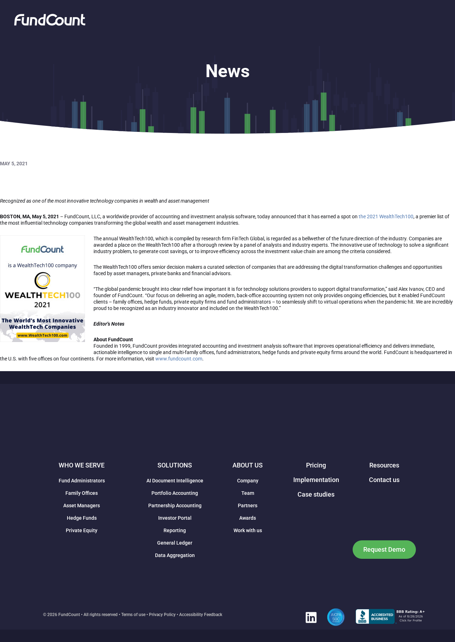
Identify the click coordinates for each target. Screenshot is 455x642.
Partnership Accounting (175, 505)
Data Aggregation (175, 555)
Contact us (384, 479)
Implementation (316, 479)
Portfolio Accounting (174, 493)
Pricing (316, 465)
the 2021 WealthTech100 (386, 216)
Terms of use (133, 614)
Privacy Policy (162, 614)
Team (247, 493)
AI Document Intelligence (174, 480)
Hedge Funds (82, 518)
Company (247, 480)
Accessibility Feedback (200, 614)
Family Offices (81, 493)
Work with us (248, 530)
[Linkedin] (311, 617)
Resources (384, 465)
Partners (247, 505)
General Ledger (174, 543)
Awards (247, 518)
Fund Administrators (82, 480)
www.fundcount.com (178, 359)
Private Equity (81, 530)
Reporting (175, 530)
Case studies (316, 494)
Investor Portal (175, 518)
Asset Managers (81, 505)
